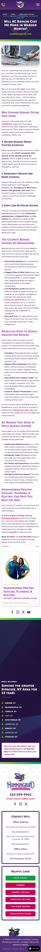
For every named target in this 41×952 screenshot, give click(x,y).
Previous (6, 546)
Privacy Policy (18, 949)
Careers (20, 885)
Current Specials (20, 892)
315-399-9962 (20, 795)
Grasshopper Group (20, 914)
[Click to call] (3, 5)
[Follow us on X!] (26, 804)
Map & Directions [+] (20, 832)
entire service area (12, 749)
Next (36, 546)
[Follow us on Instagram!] (20, 804)
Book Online (20, 878)
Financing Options (20, 899)
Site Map (6, 949)
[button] (38, 5)
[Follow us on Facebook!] (15, 804)
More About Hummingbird (14, 603)
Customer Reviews (20, 907)
